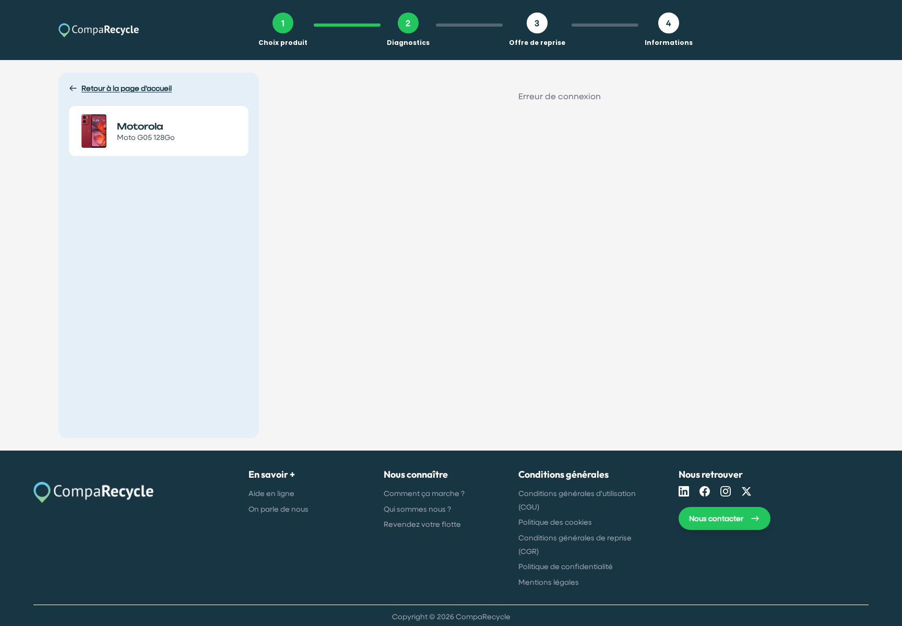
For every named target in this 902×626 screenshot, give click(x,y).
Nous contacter (716, 518)
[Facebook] (704, 491)
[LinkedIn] (684, 491)
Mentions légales (548, 582)
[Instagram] (725, 491)
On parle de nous (278, 509)
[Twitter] (746, 491)
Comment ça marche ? (424, 493)
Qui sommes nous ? (417, 509)
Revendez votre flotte (422, 524)
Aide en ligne (271, 493)
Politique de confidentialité (565, 566)
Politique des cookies (555, 522)
